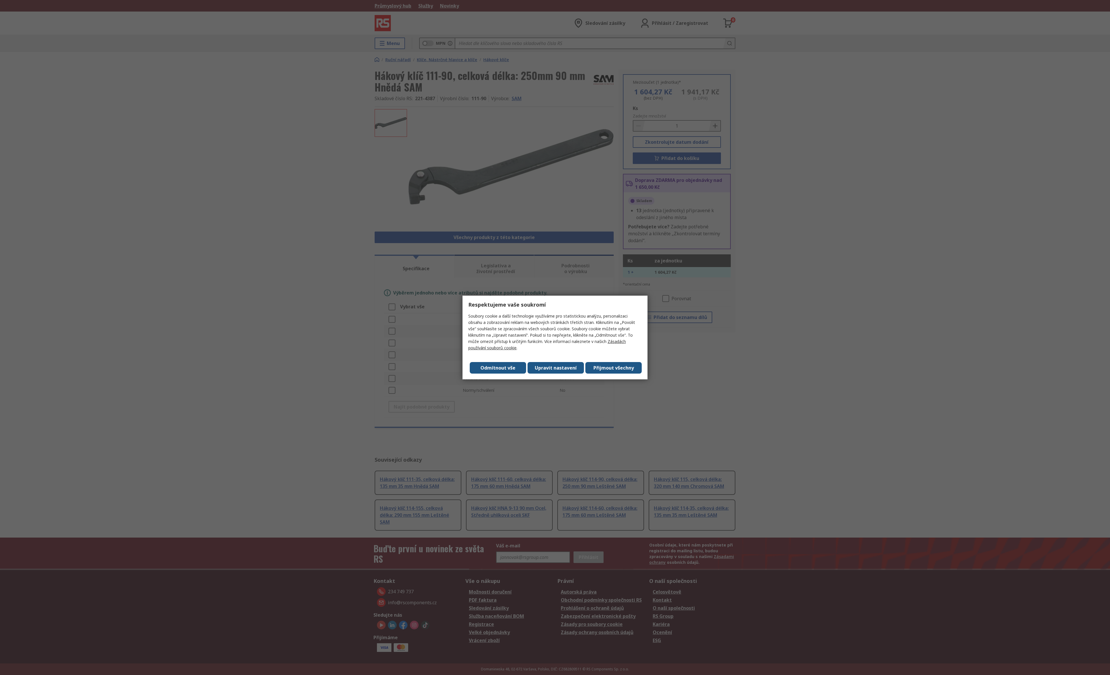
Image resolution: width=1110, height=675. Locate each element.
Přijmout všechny (613, 368)
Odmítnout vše (497, 368)
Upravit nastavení (556, 368)
